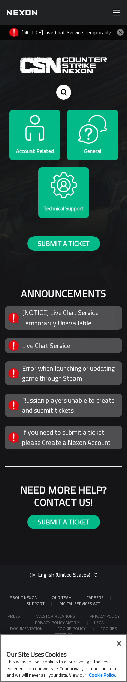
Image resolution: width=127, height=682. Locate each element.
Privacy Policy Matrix (58, 622)
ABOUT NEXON (23, 597)
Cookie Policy (72, 628)
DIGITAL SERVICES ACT (79, 603)
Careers (95, 597)
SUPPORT (36, 603)
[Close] (118, 643)
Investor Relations (55, 616)
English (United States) (64, 574)
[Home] (22, 13)
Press (14, 616)
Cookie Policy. (102, 675)
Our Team (62, 597)
